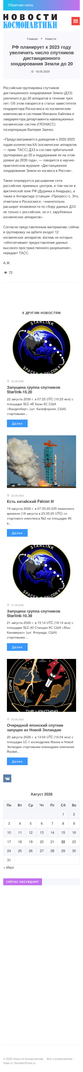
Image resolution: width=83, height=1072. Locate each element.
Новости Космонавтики (37, 23)
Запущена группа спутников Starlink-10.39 (33, 613)
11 (20, 832)
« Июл (8, 867)
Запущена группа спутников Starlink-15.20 (33, 389)
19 (31, 841)
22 (63, 841)
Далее (17, 423)
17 (9, 841)
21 (52, 841)
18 (20, 841)
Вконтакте (7, 778)
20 (42, 841)
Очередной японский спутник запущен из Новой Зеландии (35, 727)
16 (74, 832)
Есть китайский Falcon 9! (30, 501)
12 (31, 832)
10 (9, 832)
